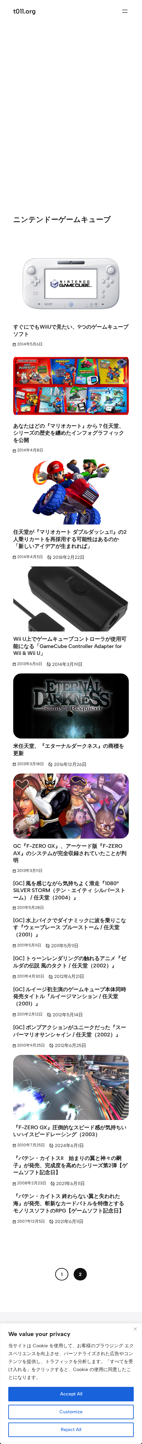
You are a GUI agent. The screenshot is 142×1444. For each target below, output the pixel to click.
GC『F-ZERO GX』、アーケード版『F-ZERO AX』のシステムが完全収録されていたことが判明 (69, 853)
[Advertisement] (71, 109)
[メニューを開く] (125, 11)
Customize (71, 1412)
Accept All (71, 1394)
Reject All (71, 1429)
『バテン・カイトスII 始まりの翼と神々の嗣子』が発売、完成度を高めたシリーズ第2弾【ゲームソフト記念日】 (70, 1165)
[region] (71, 1383)
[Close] (135, 1329)
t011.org (24, 11)
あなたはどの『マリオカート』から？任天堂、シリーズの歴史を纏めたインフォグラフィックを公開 (68, 433)
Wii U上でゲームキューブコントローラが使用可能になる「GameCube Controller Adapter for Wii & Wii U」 (69, 646)
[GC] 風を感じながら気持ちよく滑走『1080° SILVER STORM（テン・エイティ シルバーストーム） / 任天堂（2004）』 (69, 890)
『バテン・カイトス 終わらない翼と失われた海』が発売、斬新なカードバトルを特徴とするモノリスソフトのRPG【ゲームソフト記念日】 (68, 1203)
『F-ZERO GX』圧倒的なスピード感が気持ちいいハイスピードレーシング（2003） (69, 1131)
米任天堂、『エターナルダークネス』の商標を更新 (68, 749)
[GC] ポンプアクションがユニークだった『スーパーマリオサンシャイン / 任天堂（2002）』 (69, 1031)
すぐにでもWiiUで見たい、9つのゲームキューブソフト (70, 330)
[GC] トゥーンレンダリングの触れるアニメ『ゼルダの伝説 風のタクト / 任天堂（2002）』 (69, 962)
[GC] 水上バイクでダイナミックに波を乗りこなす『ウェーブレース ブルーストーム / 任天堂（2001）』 (69, 927)
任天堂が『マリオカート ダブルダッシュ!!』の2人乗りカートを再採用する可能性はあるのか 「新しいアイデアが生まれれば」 (70, 539)
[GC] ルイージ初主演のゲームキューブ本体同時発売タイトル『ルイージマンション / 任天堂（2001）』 (69, 996)
